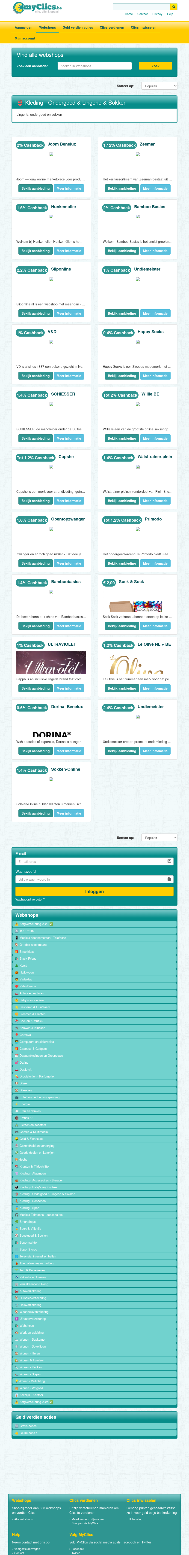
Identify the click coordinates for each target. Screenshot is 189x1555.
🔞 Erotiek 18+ (25, 1118)
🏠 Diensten (23, 1090)
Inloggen (94, 891)
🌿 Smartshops (25, 1221)
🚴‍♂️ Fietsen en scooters (30, 1125)
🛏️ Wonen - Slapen (28, 1374)
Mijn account (25, 38)
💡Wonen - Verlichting (30, 1381)
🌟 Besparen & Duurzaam (32, 1007)
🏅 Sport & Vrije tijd (28, 1228)
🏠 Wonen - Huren (27, 1353)
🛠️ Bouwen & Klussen (30, 1028)
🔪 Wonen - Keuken (28, 1367)
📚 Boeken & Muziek (29, 1021)
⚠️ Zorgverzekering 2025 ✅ (34, 1402)
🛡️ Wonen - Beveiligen (30, 1346)
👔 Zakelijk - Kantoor (29, 1395)
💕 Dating (21, 1062)
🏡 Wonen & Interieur (29, 1360)
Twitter (76, 1553)
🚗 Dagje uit (23, 1069)
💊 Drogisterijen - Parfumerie (34, 1076)
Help (170, 14)
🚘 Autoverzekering (28, 1291)
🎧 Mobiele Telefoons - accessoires (39, 1214)
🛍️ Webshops (24, 1325)
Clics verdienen (112, 27)
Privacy (157, 14)
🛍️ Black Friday (25, 958)
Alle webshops (23, 1519)
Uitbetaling (135, 1519)
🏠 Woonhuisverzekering (31, 1311)
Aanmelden (23, 27)
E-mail (20, 853)
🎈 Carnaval (23, 1034)
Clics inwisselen (144, 27)
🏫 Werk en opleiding (29, 1332)
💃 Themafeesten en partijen (34, 1263)
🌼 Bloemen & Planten (30, 1014)
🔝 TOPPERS (24, 930)
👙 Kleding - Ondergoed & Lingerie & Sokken (45, 1194)
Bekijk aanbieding (35, 188)
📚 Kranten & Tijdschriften (32, 1166)
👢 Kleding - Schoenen (30, 1201)
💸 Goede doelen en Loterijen (34, 1152)
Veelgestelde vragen (27, 1549)
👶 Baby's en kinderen (30, 1000)
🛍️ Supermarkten (26, 1242)
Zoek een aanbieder (32, 65)
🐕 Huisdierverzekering (30, 1298)
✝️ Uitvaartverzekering (30, 1318)
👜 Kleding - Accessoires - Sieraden (39, 1180)
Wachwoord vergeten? (30, 899)
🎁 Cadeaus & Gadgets (31, 1048)
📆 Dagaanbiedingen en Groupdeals (39, 1055)
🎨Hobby (21, 1159)
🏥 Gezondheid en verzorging (34, 1145)
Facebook (78, 1549)
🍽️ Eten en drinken (28, 1111)
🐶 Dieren (21, 1083)
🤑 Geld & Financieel (29, 1138)
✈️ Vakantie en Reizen (30, 1277)
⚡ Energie (22, 1104)
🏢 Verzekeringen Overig (31, 1284)
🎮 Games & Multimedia (31, 1131)
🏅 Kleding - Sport (27, 1207)
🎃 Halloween (24, 972)
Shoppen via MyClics (85, 1523)
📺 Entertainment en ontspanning (37, 1097)
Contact (142, 14)
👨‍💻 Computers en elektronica (34, 1041)
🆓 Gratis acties (26, 1426)
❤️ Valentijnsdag (26, 986)
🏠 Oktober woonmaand (31, 944)
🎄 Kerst (21, 965)
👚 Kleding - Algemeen (30, 1173)
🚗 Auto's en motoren (29, 993)
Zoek (155, 66)
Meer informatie (69, 188)
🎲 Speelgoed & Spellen (31, 1235)
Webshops (47, 27)
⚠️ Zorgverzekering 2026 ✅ (34, 924)
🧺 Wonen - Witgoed (29, 1388)
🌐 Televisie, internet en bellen (35, 1256)
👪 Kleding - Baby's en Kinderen (36, 1187)
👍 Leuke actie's (26, 1432)
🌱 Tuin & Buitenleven (30, 1270)
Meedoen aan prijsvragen (88, 1519)
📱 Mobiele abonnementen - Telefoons (40, 937)
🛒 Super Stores (26, 1249)
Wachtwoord (25, 871)
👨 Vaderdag (23, 979)
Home (129, 14)
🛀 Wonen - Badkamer (30, 1339)
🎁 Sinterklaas (25, 951)
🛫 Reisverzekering (28, 1304)
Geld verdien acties (78, 27)
